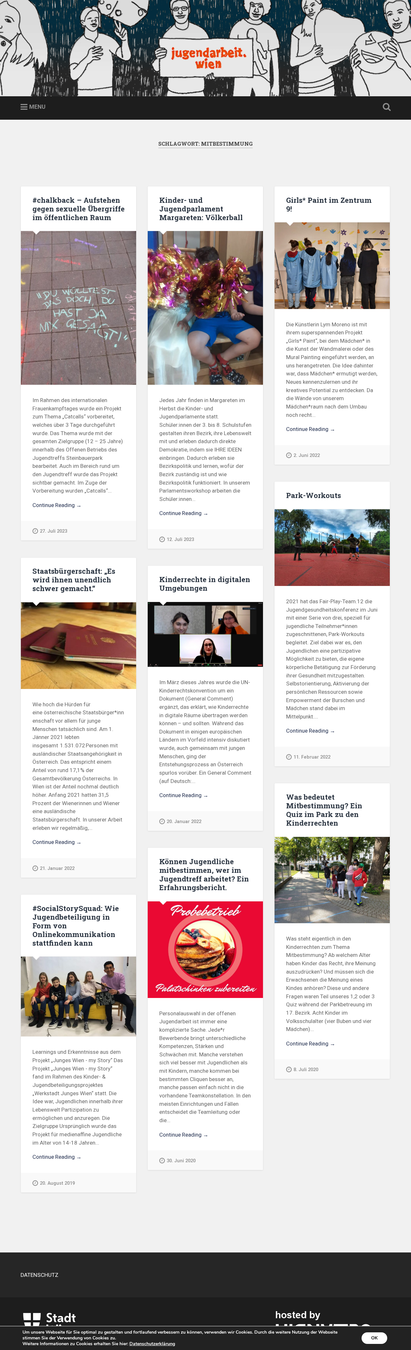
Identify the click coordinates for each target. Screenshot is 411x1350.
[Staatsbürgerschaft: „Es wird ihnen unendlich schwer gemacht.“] (78, 645)
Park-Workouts (313, 495)
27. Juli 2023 (53, 531)
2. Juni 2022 (306, 455)
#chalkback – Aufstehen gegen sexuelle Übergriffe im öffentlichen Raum (78, 208)
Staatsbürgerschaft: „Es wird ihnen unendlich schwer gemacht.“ (73, 579)
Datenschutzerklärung (152, 1344)
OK (374, 1338)
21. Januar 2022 (57, 868)
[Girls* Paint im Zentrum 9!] (332, 265)
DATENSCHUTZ (39, 1275)
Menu (37, 106)
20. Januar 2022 (184, 821)
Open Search (385, 107)
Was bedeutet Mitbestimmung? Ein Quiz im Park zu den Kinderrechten (324, 810)
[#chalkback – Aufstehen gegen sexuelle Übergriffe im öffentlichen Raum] (78, 308)
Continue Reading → (57, 505)
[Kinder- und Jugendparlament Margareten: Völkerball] (205, 308)
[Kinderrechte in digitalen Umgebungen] (205, 634)
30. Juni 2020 (181, 1161)
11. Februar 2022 (311, 757)
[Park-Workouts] (332, 547)
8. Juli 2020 (305, 1069)
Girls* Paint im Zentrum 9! (329, 204)
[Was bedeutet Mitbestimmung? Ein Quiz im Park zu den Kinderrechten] (332, 880)
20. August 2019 (57, 1183)
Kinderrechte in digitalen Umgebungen (204, 583)
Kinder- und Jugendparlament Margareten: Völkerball (201, 208)
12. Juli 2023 (180, 539)
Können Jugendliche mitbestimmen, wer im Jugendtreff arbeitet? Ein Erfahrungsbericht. (204, 874)
